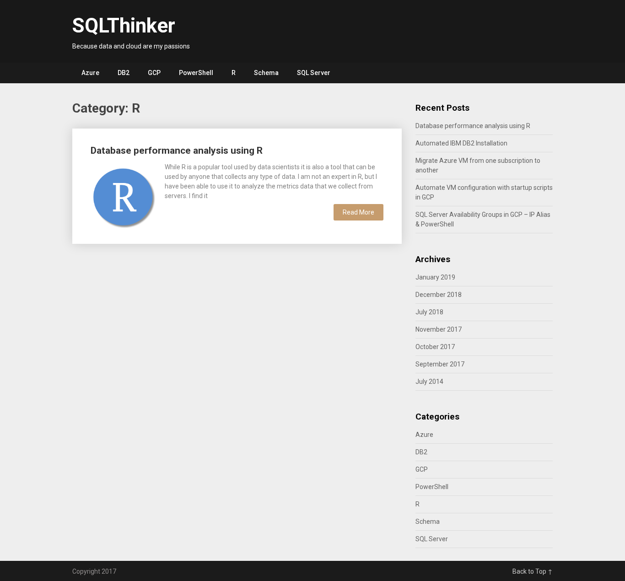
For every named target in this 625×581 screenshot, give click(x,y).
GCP (154, 72)
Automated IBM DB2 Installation (461, 143)
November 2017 (438, 329)
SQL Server (313, 72)
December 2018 (438, 294)
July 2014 (429, 381)
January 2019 (435, 277)
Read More (358, 212)
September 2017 (439, 364)
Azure (90, 72)
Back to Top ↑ (532, 571)
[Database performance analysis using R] (123, 196)
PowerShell (196, 72)
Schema (266, 72)
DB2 (123, 72)
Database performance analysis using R (177, 150)
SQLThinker (123, 26)
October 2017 (435, 346)
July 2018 (429, 312)
